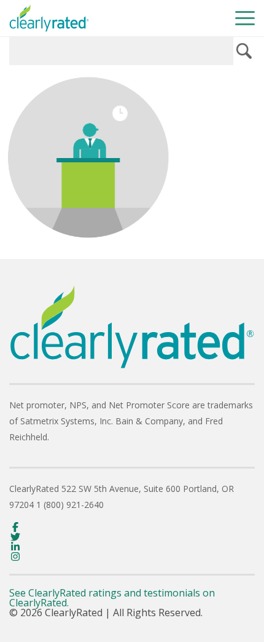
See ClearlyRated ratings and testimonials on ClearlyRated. (112, 597)
